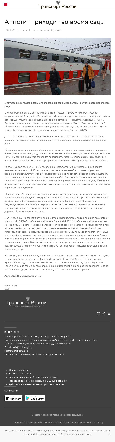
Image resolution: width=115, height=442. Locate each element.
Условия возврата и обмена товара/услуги (33, 377)
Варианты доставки (20, 373)
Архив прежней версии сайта (87, 422)
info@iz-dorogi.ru (22, 347)
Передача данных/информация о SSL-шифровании (38, 380)
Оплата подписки (18, 370)
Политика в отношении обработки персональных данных (42, 422)
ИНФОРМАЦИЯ (11, 332)
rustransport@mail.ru (16, 351)
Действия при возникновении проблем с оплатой (36, 384)
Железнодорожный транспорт (48, 30)
